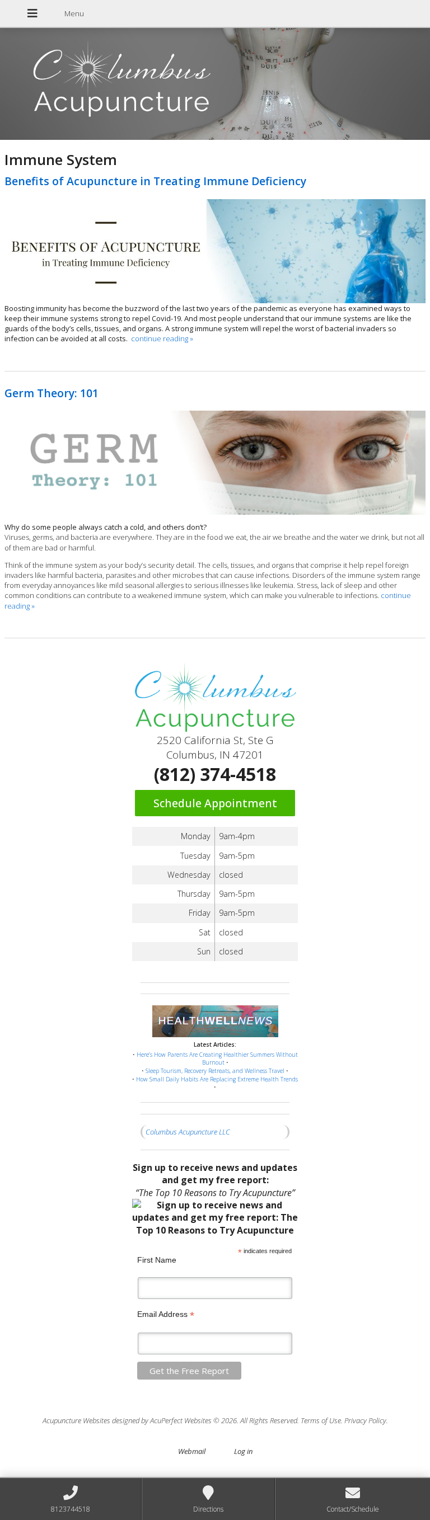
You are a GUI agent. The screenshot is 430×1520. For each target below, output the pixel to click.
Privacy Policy (365, 1420)
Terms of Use (321, 1420)
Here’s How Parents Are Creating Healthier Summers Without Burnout (217, 1059)
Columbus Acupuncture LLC (188, 1132)
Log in (243, 1451)
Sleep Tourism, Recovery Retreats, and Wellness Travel (215, 1071)
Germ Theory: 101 (51, 393)
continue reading (162, 338)
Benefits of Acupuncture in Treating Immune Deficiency (155, 181)
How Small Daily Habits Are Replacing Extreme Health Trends (217, 1079)
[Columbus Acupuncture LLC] (215, 85)
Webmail (191, 1451)
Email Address (165, 1314)
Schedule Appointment (215, 803)
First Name (156, 1259)
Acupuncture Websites (76, 1420)
